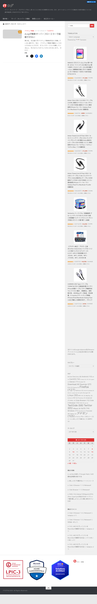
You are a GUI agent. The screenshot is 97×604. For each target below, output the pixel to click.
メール (70, 419)
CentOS (74, 379)
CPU (88, 379)
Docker (82, 382)
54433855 (78, 78)
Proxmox (81, 398)
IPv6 (69, 393)
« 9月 (69, 463)
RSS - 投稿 (80, 562)
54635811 (78, 151)
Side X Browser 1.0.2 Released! (80, 513)
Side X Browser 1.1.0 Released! (80, 485)
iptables (91, 390)
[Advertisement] (81, 331)
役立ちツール (48, 18)
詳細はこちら (87, 80)
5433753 (77, 261)
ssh (86, 403)
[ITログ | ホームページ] (8, 6)
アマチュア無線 (29, 31)
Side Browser (83, 400)
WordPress (82, 411)
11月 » (74, 463)
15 (92, 452)
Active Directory (74, 377)
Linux (73, 395)
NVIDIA (70, 398)
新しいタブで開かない (80, 419)
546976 (77, 113)
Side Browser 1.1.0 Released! (79, 490)
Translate (83, 40)
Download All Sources (79, 384)
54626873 (78, 191)
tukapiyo (50, 31)
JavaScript (75, 393)
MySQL (89, 395)
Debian (74, 382)
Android (87, 376)
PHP (75, 398)
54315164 (78, 304)
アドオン (78, 414)
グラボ (77, 416)
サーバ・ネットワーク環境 (20, 18)
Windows (73, 411)
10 (73, 452)
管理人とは (36, 18)
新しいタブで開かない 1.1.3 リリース (81, 481)
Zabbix (73, 414)
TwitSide (75, 405)
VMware (77, 408)
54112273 (78, 224)
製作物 (5, 18)
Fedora (76, 387)
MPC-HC (81, 395)
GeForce (79, 390)
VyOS (85, 408)
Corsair (83, 379)
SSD (82, 403)
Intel (86, 390)
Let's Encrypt (85, 393)
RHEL (72, 400)
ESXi (70, 387)
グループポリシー (87, 416)
